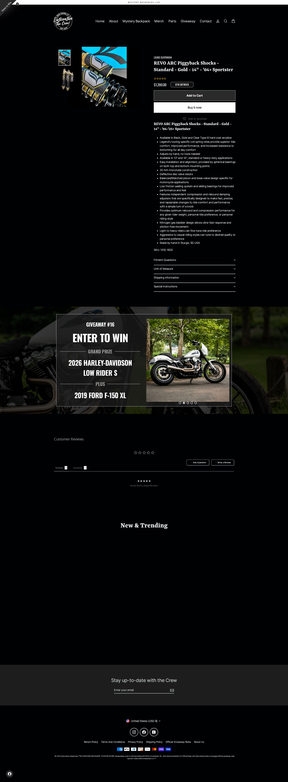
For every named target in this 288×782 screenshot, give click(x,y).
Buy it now (195, 107)
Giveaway (188, 21)
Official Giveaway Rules (178, 741)
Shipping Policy (154, 741)
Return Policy (91, 741)
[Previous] (152, 360)
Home (100, 21)
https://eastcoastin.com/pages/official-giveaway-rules (214, 756)
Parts (172, 21)
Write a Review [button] (224, 462)
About (113, 21)
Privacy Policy (135, 741)
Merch (159, 21)
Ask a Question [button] (199, 462)
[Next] (223, 360)
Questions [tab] (77, 467)
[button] (8, 8)
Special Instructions (165, 286)
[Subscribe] (171, 690)
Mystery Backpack (136, 21)
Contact (206, 21)
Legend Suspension (163, 57)
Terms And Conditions (113, 741)
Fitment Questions (165, 259)
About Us (199, 741)
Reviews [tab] (59, 467)
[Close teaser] (17, 3)
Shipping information (166, 277)
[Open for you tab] (9, 774)
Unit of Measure (163, 268)
